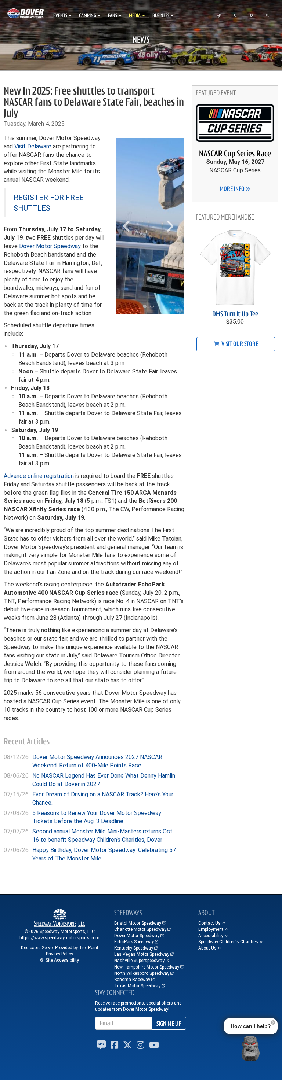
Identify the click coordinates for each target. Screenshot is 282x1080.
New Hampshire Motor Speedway (146, 967)
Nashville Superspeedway (139, 960)
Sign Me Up (168, 1023)
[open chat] (250, 1048)
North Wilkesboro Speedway (141, 973)
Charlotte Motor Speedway (140, 929)
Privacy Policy (59, 953)
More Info (233, 188)
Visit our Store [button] (239, 343)
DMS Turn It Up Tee (235, 314)
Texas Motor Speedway (137, 985)
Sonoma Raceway (132, 979)
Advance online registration (39, 475)
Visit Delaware (32, 146)
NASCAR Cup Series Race (235, 153)
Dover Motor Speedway (50, 246)
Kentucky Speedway (133, 948)
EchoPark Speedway (134, 941)
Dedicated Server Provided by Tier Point (59, 947)
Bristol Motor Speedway (137, 923)
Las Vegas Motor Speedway (141, 954)
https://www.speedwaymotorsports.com (59, 937)
